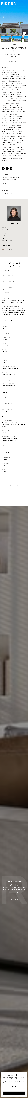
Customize (14, 1090)
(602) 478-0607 (6, 235)
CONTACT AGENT (14, 249)
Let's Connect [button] (15, 899)
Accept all (14, 1093)
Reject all (14, 1086)
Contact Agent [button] (14, 61)
